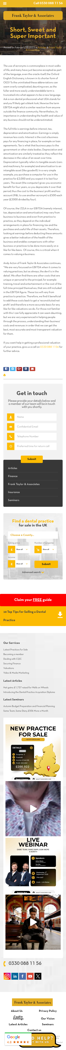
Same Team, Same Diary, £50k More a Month (25, 711)
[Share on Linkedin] (26, 369)
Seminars (13, 500)
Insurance (14, 492)
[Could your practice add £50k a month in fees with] (33, 865)
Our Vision (48, 1018)
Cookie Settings (18, 1017)
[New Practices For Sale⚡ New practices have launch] (33, 752)
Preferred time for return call (10, 446)
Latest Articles (18, 1024)
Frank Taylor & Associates (24, 484)
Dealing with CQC (12, 659)
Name (10, 417)
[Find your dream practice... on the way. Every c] (33, 922)
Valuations (8, 668)
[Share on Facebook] (6, 369)
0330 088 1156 (49, 347)
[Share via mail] (32, 369)
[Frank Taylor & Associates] (33, 15)
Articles (12, 468)
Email (10, 427)
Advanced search (31, 572)
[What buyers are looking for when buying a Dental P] (33, 808)
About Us (17, 1011)
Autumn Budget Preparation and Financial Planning (29, 706)
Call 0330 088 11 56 (48, 3)
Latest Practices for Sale (15, 650)
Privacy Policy (48, 1011)
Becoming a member (13, 654)
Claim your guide (33, 600)
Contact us (34, 1030)
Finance (12, 476)
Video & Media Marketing (16, 673)
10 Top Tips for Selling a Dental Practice (24, 616)
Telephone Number (10, 436)
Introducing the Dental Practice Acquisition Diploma (29, 692)
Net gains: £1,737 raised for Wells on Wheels (25, 687)
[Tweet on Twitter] (13, 369)
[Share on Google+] (19, 369)
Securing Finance (12, 663)
